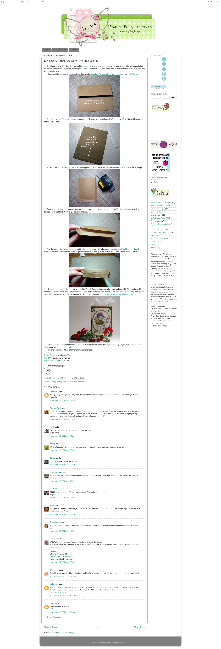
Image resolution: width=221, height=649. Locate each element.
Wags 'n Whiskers (51, 360)
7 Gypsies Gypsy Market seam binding (117, 294)
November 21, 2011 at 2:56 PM (62, 514)
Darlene (53, 539)
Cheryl (53, 458)
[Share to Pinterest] (83, 378)
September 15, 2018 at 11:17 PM (63, 595)
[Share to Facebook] (80, 378)
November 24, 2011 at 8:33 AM (62, 562)
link (90, 69)
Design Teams (60, 50)
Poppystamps (156, 221)
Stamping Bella (157, 238)
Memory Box (156, 215)
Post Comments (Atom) (64, 633)
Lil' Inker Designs (158, 209)
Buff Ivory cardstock (130, 249)
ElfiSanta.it (54, 609)
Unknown (54, 391)
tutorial (81, 382)
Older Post (139, 627)
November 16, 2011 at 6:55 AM (62, 419)
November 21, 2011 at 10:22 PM (63, 531)
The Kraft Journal (70, 382)
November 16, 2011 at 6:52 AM (62, 400)
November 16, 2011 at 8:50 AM (62, 450)
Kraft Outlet (132, 74)
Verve (153, 245)
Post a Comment (54, 617)
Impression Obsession (160, 206)
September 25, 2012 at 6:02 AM (63, 576)
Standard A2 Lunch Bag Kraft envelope (107, 74)
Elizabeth (54, 522)
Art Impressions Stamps (160, 203)
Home (47, 50)
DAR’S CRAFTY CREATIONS (62, 557)
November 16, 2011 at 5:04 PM (62, 498)
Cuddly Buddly (56, 382)
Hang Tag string (127, 292)
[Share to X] (78, 378)
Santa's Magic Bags (58, 592)
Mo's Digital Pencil (158, 218)
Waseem (53, 570)
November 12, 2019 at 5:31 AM (62, 612)
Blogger (125, 643)
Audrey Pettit (55, 408)
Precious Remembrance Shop (163, 224)
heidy (52, 427)
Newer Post (50, 627)
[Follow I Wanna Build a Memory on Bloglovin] (158, 88)
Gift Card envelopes (115, 573)
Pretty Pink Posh (157, 229)
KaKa (52, 603)
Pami (52, 506)
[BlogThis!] (75, 378)
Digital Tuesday (50, 355)
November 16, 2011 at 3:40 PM (62, 481)
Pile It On (48, 358)
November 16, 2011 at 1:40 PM (62, 464)
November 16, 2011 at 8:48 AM (62, 436)
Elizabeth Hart (56, 472)
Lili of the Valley (157, 212)
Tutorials (74, 50)
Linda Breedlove (57, 489)
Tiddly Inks (155, 241)
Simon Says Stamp (158, 235)
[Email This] (73, 378)
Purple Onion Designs (159, 232)
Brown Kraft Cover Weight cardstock (68, 292)
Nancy (52, 444)
